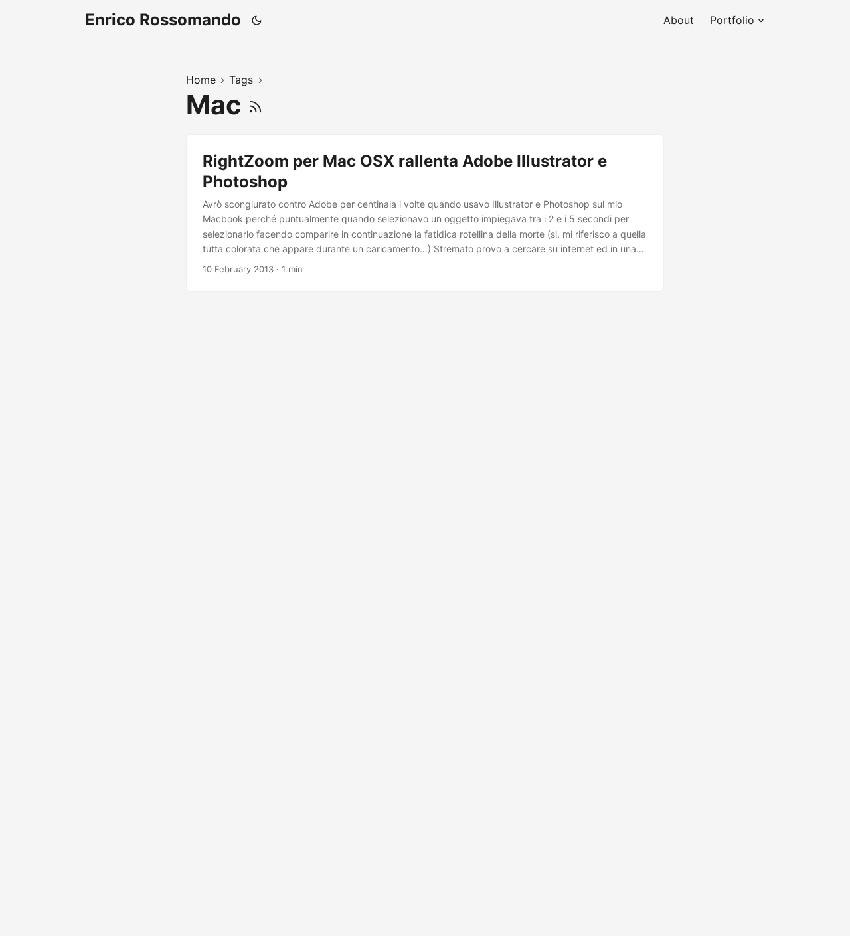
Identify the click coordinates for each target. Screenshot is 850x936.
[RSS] (255, 104)
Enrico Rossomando (163, 19)
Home (201, 79)
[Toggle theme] (257, 20)
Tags (241, 79)
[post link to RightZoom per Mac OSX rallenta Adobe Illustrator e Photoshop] (425, 213)
